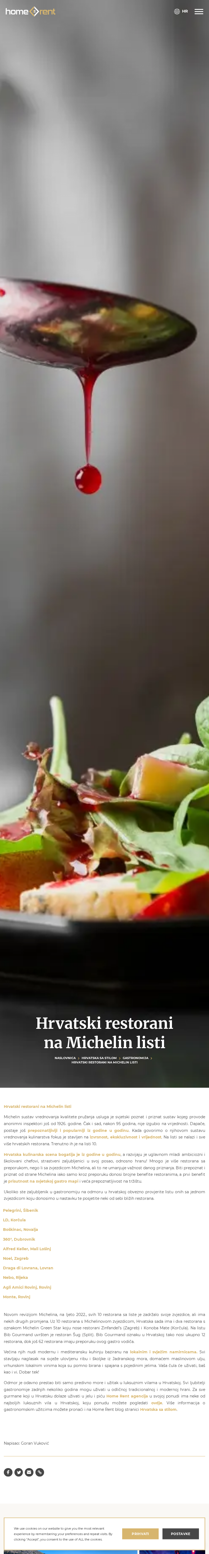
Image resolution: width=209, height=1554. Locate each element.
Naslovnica (65, 1058)
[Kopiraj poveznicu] (39, 1472)
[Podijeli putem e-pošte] (29, 1472)
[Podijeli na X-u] (18, 1472)
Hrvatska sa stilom (99, 1058)
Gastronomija (135, 1058)
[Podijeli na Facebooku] (8, 1472)
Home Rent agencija (127, 1396)
